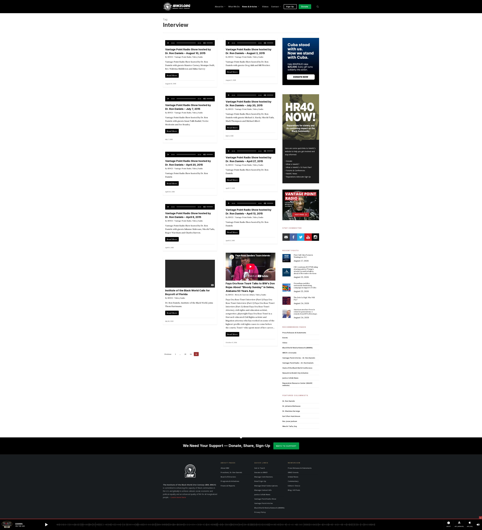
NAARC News (291, 173)
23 (185, 354)
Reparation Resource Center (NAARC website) (297, 384)
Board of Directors (228, 477)
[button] (46, 524)
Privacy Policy (260, 512)
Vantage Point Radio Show (265, 499)
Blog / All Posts (294, 490)
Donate (289, 161)
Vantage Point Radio (182, 57)
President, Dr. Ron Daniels (231, 472)
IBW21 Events (293, 472)
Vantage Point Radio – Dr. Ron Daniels (297, 363)
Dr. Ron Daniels (288, 401)
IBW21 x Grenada (289, 353)
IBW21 (170, 57)
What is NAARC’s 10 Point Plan (298, 167)
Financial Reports (228, 486)
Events (285, 338)
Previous (168, 354)
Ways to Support (286, 446)
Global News (293, 477)
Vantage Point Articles (263, 503)
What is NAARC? (292, 164)
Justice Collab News (290, 378)
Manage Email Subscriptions (266, 486)
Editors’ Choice (294, 486)
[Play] (168, 43)
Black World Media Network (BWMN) (297, 348)
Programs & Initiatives (230, 481)
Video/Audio (197, 57)
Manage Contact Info (263, 490)
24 (191, 354)
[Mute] (204, 43)
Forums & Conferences (295, 170)
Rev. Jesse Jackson (289, 421)
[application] (190, 43)
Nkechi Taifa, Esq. (289, 426)
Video (284, 343)
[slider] (210, 42)
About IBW (225, 468)
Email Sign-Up (260, 481)
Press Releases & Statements (294, 333)
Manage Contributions (263, 477)
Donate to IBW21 (261, 472)
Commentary (293, 481)
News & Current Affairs (245, 295)
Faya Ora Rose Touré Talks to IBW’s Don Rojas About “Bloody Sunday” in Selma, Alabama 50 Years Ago (250, 287)
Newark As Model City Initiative (295, 373)
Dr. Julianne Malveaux (291, 406)
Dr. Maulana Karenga (291, 411)
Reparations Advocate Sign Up (298, 177)
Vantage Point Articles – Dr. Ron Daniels (298, 358)
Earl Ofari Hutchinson (291, 416)
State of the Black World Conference (297, 368)
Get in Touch (259, 468)
